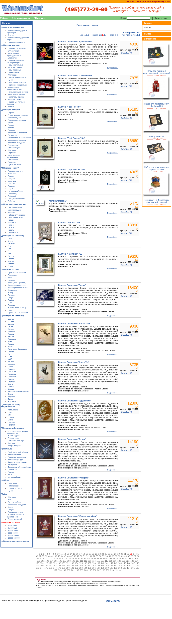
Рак (9, 246)
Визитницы (12, 483)
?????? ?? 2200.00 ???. (156, 205)
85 (88, 558)
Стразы (11, 389)
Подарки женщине (11, 110)
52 (87, 556)
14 (71, 554)
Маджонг (11, 212)
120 (119, 561)
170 (128, 565)
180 (68, 568)
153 (55, 565)
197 (55, 570)
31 (125, 554)
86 (92, 558)
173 (37, 568)
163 (98, 565)
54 (94, 556)
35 (137, 554)
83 (82, 558)
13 (68, 554)
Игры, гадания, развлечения (13, 156)
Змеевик (11, 331)
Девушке (11, 179)
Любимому (12, 194)
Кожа (10, 341)
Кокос (10, 346)
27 (112, 554)
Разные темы (13, 438)
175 (46, 568)
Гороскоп (12, 162)
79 (69, 558)
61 (116, 556)
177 (55, 568)
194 (128, 568)
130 (59, 563)
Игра (10, 278)
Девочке (11, 184)
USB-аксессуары (15, 488)
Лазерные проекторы (17, 457)
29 (118, 554)
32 (128, 554)
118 (110, 561)
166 (111, 565)
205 (90, 570)
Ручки (10, 80)
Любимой (12, 196)
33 (131, 554)
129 (55, 563)
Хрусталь (12, 401)
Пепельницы (13, 486)
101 (38, 561)
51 (84, 556)
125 (37, 563)
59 (110, 556)
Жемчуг (11, 329)
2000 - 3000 (13, 530)
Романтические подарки (18, 115)
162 (94, 565)
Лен (9, 354)
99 (133, 558)
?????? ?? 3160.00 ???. (156, 139)
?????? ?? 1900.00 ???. (156, 172)
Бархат (11, 319)
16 (77, 554)
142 (111, 563)
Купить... (125, 52)
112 (85, 561)
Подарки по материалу (13, 316)
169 (124, 565)
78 (66, 558)
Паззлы (11, 230)
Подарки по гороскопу (13, 236)
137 (89, 563)
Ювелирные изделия (16, 143)
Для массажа (13, 145)
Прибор (11, 300)
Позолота (12, 371)
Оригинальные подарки (18, 313)
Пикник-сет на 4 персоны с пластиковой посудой (156, 201)
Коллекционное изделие (18, 288)
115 (98, 561)
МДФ (10, 359)
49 (78, 556)
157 (72, 565)
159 (81, 565)
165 (107, 565)
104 (51, 561)
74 (53, 558)
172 (137, 565)
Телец (10, 241)
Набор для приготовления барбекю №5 (156, 105)
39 (46, 556)
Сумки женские (14, 165)
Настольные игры (15, 217)
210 (112, 570)
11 (61, 554)
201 (73, 570)
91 (107, 558)
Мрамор (11, 364)
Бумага (11, 324)
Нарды (11, 220)
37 (40, 556)
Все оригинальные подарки (16, 541)
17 (80, 554)
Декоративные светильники (19, 138)
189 (107, 568)
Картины (11, 128)
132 (68, 563)
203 (81, 570)
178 (59, 568)
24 (103, 554)
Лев (9, 249)
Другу (10, 189)
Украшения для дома (17, 505)
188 (102, 568)
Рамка (10, 303)
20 (90, 554)
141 (107, 563)
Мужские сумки (14, 99)
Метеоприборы (14, 477)
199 (64, 570)
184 (85, 568)
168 (120, 565)
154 (59, 565)
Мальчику (12, 181)
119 (115, 561)
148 (137, 563)
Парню (11, 176)
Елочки (11, 35)
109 (73, 561)
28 (115, 554)
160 (85, 565)
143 (115, 563)
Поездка (11, 422)
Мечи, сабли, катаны (16, 94)
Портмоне (12, 153)
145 (124, 563)
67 (135, 556)
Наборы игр (13, 232)
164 (102, 565)
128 (50, 563)
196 (137, 568)
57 (103, 556)
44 (62, 556)
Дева (10, 251)
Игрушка (11, 280)
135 (81, 563)
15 (74, 554)
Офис (10, 420)
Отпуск (11, 417)
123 (132, 561)
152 (50, 565)
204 (86, 570)
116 (102, 561)
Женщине (12, 174)
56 (100, 556)
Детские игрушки (15, 207)
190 (111, 568)
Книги (10, 507)
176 (50, 568)
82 (79, 558)
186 (94, 568)
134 (76, 563)
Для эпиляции (14, 148)
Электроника (13, 72)
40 (49, 556)
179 (63, 568)
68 (138, 556)
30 (122, 554)
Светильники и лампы (17, 462)
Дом (9, 415)
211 (116, 570)
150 (42, 565)
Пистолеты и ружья (16, 97)
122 (128, 561)
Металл (11, 361)
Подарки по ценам (11, 522)
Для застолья (13, 51)
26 (109, 554)
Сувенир (11, 305)
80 (72, 558)
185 (89, 568)
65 (129, 556)
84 (85, 558)
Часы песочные (14, 70)
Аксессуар (12, 275)
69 (38, 558)
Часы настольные (15, 65)
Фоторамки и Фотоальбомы (19, 467)
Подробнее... (112, 68)
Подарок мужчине (15, 171)
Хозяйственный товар (17, 308)
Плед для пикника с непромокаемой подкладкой (156, 72)
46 (68, 556)
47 (71, 556)
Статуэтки (12, 58)
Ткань (10, 394)
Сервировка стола (15, 512)
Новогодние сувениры (13, 27)
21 (93, 554)
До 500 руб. (13, 528)
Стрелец (11, 259)
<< (37, 554)
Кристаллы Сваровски (17, 133)
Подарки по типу (11, 269)
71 (44, 558)
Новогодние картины (16, 42)
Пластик (11, 369)
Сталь (10, 384)
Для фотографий (15, 519)
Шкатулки (12, 150)
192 (120, 568)
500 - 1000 (12, 525)
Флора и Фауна (14, 446)
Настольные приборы (17, 82)
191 (115, 568)
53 (91, 556)
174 (42, 568)
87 (95, 558)
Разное (11, 106)
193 (124, 568)
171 (133, 565)
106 (60, 561)
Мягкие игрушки (14, 118)
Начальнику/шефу (16, 191)
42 (56, 556)
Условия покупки (22, 18)
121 (123, 561)
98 (130, 558)
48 (75, 556)
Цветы (10, 310)
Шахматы (12, 222)
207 (99, 570)
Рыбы (10, 266)
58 (106, 556)
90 (104, 558)
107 (64, 561)
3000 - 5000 (13, 533)
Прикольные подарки (17, 273)
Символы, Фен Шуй (16, 441)
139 (98, 563)
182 (76, 568)
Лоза (10, 356)
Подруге (11, 186)
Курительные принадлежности (14, 54)
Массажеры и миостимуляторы (14, 88)
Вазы (10, 500)
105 (56, 561)
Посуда (11, 125)
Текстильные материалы (18, 391)
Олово (10, 366)
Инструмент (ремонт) (17, 283)
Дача (10, 412)
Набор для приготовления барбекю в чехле (156, 168)
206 (94, 570)
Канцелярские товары (17, 285)
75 (57, 558)
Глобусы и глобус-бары (18, 452)
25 (106, 554)
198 (60, 570)
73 (50, 558)
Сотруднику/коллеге (16, 199)
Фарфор (11, 396)
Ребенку (11, 201)
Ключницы (12, 75)
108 (69, 561)
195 (133, 568)
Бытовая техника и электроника (15, 516)
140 (102, 563)
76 (60, 558)
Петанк (11, 225)
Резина (11, 379)
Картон (11, 336)
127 (46, 563)
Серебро (11, 381)
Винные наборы (14, 502)
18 (83, 554)
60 (113, 556)
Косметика (12, 290)
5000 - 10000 (13, 535)
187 (98, 568)
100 (136, 558)
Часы (10, 474)
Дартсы (11, 227)
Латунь (11, 351)
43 (59, 556)
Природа (11, 425)
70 (41, 558)
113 (90, 561)
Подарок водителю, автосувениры (15, 61)
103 (47, 561)
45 (65, 556)
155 (63, 565)
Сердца (11, 113)
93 (114, 558)
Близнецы (12, 244)
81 (76, 558)
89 (101, 558)
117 (106, 561)
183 (81, 568)
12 (64, 554)
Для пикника (13, 160)
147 (133, 563)
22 (96, 554)
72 (47, 558)
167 (115, 565)
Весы (10, 254)
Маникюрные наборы (17, 140)
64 (125, 556)
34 (134, 554)
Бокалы (11, 123)
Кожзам (11, 344)
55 (97, 556)
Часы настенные (15, 67)
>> (120, 570)
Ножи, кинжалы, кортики (18, 92)
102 (43, 561)
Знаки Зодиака (14, 436)
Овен (10, 239)
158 (76, 565)
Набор (10, 293)
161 (89, 565)
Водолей (11, 264)
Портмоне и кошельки (17, 85)
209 (107, 570)
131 (63, 563)
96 (123, 558)
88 (98, 558)
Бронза (11, 321)
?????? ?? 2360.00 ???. (156, 76)
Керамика (12, 339)
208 (103, 570)
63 (122, 556)
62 (119, 556)
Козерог (11, 261)
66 (132, 556)
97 (126, 558)
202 (77, 570)
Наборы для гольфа (16, 215)
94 (117, 558)
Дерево (11, 326)
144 (120, 563)
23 (99, 554)
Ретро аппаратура (15, 459)
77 (63, 558)
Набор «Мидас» (156, 137)
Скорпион (12, 256)
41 (52, 556)
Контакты (40, 18)
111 (81, 561)
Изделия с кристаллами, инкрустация (18, 432)
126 (42, 563)
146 (128, 563)
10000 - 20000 (14, 538)
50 (81, 556)
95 (120, 558)
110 (77, 561)
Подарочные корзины (17, 120)
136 (85, 563)
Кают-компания (14, 454)
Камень (11, 334)
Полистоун (12, 374)
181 (72, 568)
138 (94, 563)
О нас (5, 18)
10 (58, 554)
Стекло (11, 386)
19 (87, 554)
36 (37, 556)
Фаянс (10, 399)
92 (111, 558)
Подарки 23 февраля (17, 48)
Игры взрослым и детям (14, 204)
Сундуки (11, 130)
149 (37, 565)
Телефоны (12, 464)
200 (68, 570)
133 (72, 563)
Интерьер (7, 449)
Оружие (11, 295)
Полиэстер (12, 376)
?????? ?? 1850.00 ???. (156, 108)
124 (136, 561)
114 (94, 561)
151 (46, 565)
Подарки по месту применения (11, 406)
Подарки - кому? (11, 168)
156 (68, 565)
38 (43, 556)
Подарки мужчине (11, 45)
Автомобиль (13, 410)
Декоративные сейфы (17, 77)
